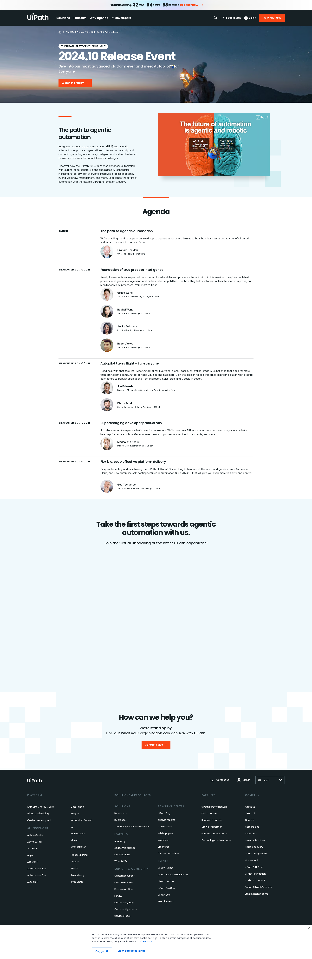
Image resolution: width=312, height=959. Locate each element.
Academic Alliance (125, 848)
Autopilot (32, 882)
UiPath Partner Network (214, 806)
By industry (120, 813)
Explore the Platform (40, 807)
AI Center (32, 848)
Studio (74, 868)
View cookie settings (131, 951)
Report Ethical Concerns (258, 887)
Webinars (163, 840)
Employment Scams (256, 893)
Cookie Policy (144, 941)
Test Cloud (77, 881)
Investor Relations (255, 840)
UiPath (164, 894)
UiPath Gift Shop (254, 867)
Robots (75, 861)
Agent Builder (34, 841)
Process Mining (79, 855)
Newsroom (251, 833)
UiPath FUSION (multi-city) (173, 874)
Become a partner (212, 820)
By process (120, 820)
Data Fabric (77, 806)
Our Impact (251, 860)
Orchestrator (78, 847)
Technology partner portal (216, 840)
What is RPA (121, 861)
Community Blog (124, 902)
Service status (122, 916)
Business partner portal (215, 833)
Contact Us (222, 780)
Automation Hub (36, 868)
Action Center (35, 835)
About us (250, 806)
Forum (118, 896)
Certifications (122, 854)
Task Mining (77, 875)
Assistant (32, 862)
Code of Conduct (255, 880)
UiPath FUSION (166, 868)
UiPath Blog (164, 813)
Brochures (163, 846)
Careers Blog (252, 826)
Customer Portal (123, 882)
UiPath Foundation (255, 873)
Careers (249, 820)
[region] (156, 942)
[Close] (309, 928)
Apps (30, 855)
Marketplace (78, 833)
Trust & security (254, 847)
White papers (165, 833)
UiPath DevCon (166, 888)
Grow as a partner (212, 826)
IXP (72, 826)
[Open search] (216, 18)
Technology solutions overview (131, 826)
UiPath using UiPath (256, 853)
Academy (119, 841)
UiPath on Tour (166, 881)
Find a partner (209, 813)
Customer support (39, 820)
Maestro (75, 840)
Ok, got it (101, 951)
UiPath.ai (250, 813)
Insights (75, 813)
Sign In (246, 780)
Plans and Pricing (38, 813)
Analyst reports (166, 820)
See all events (166, 901)
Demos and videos (168, 853)
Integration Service (81, 820)
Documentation (123, 889)
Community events (125, 909)
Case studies (165, 826)
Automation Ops (36, 875)
